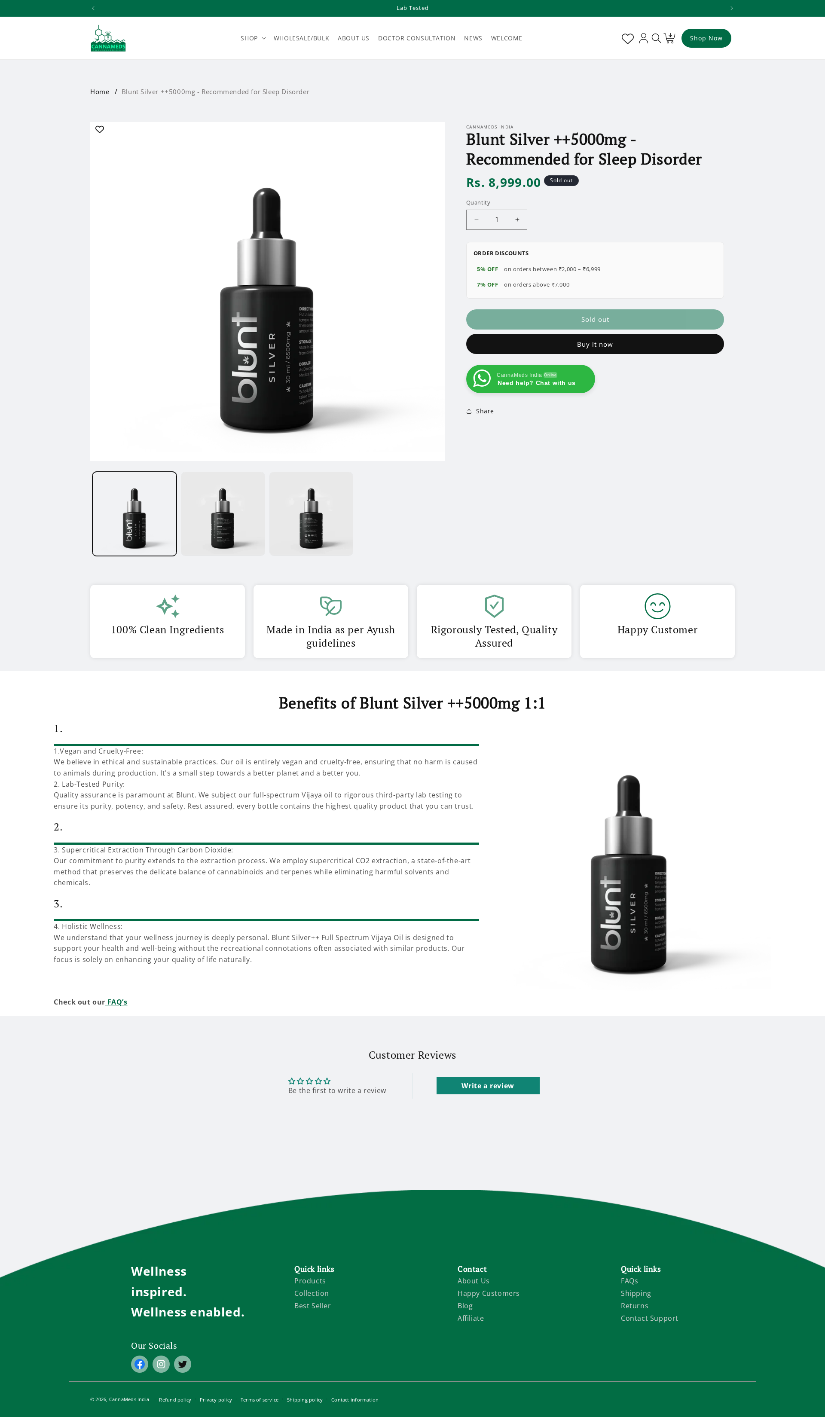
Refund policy (175, 1399)
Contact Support (649, 1318)
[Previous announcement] (93, 8)
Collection (311, 1293)
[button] (252, 38)
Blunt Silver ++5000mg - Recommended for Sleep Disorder (215, 91)
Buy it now (595, 344)
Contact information (355, 1399)
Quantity (478, 202)
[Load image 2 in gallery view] (223, 514)
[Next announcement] (731, 8)
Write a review (487, 1085)
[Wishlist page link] (626, 38)
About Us (474, 1281)
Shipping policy (305, 1399)
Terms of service (260, 1399)
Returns (634, 1305)
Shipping (636, 1293)
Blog (465, 1305)
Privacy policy (216, 1399)
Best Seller (312, 1305)
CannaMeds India (129, 1399)
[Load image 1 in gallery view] (134, 514)
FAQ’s (116, 1002)
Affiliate (471, 1318)
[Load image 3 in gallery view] (311, 514)
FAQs (629, 1281)
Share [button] (485, 411)
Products (310, 1281)
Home (99, 91)
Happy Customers (489, 1293)
